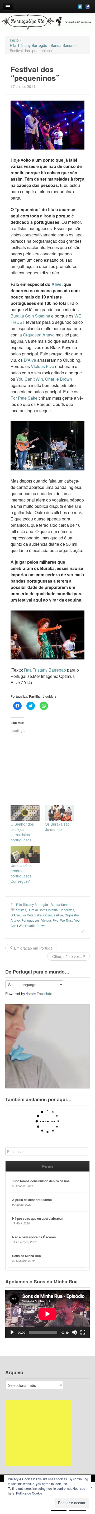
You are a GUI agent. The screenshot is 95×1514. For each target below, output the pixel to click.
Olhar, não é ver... (66, 956)
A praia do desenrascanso (32, 1199)
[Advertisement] (38, 1433)
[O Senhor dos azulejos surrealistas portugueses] (25, 813)
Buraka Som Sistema (30, 316)
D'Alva (15, 915)
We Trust (66, 920)
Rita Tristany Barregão (45, 670)
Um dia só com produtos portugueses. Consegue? (23, 873)
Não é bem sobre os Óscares (34, 1237)
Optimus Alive (53, 915)
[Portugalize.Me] (47, 22)
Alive (56, 284)
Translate (44, 993)
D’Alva (30, 360)
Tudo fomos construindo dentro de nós (41, 1181)
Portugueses (30, 920)
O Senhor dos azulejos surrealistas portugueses (22, 831)
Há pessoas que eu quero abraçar (37, 1218)
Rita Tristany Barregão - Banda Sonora (44, 904)
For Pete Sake (24, 398)
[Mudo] (74, 1332)
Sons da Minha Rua (26, 1255)
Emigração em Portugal (33, 948)
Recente (47, 1166)
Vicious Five (42, 366)
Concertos (66, 909)
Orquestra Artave (39, 335)
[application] (47, 1314)
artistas (21, 909)
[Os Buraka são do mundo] (59, 813)
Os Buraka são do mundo (57, 826)
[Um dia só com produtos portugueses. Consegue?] (25, 854)
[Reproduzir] (12, 1332)
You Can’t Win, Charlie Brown (44, 379)
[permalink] (81, 930)
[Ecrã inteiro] (83, 1332)
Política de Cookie (29, 1493)
